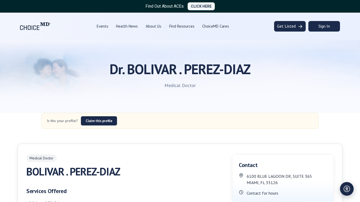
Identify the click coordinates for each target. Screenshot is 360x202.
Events (102, 26)
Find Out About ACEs (164, 6)
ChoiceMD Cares (215, 26)
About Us (153, 26)
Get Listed (290, 26)
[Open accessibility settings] (347, 189)
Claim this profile (99, 121)
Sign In (324, 26)
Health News (127, 26)
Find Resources (181, 26)
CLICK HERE (201, 6)
